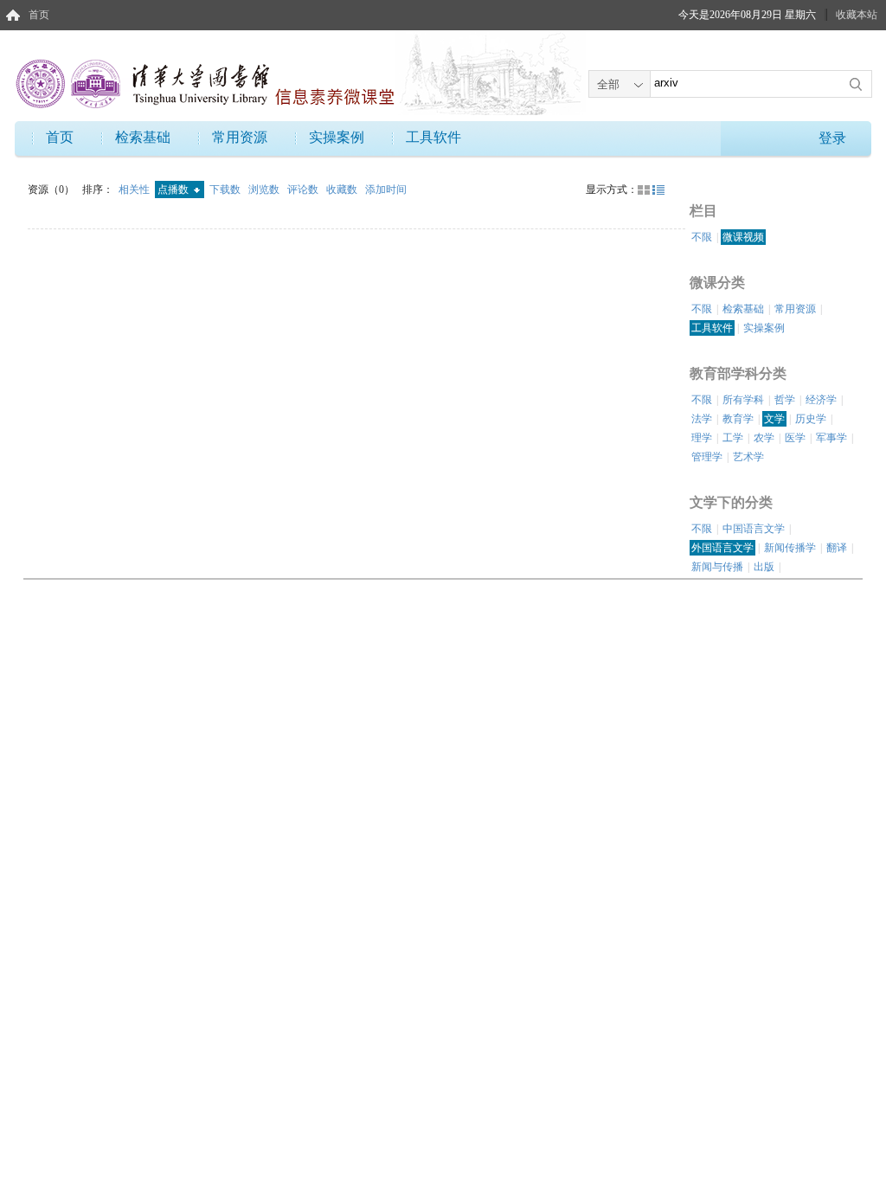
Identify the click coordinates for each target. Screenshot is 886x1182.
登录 (832, 138)
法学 (701, 419)
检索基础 (142, 137)
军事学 (831, 438)
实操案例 (336, 137)
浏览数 (265, 189)
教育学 (738, 419)
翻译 (836, 548)
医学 (795, 438)
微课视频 (743, 237)
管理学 (706, 457)
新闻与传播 (717, 567)
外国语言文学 (722, 548)
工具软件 (433, 137)
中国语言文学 (753, 529)
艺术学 (748, 457)
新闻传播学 (790, 548)
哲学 (784, 400)
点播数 (174, 189)
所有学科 (743, 400)
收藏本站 (856, 15)
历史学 (810, 419)
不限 (701, 237)
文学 (774, 419)
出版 (764, 567)
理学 (701, 438)
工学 (732, 438)
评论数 (304, 189)
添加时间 (386, 189)
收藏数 (343, 189)
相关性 (135, 189)
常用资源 (239, 137)
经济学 (821, 400)
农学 (764, 438)
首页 (39, 15)
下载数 (226, 189)
